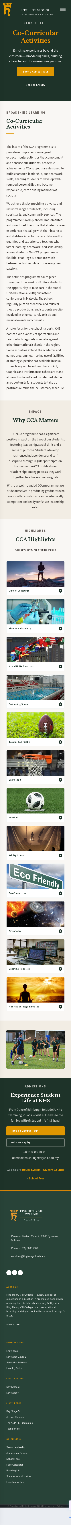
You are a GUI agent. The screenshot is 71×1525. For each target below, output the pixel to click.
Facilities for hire (15, 1482)
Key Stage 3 (12, 1387)
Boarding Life (13, 1470)
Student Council (53, 1169)
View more (13, 1324)
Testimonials (13, 1428)
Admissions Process (17, 1453)
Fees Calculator (14, 1464)
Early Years (12, 1351)
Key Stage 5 (12, 1411)
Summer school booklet (18, 1476)
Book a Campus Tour (35, 72)
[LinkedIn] (20, 1272)
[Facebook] (8, 1272)
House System (31, 1169)
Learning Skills (14, 1368)
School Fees (36, 1178)
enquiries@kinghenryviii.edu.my (28, 1256)
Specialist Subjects (16, 1362)
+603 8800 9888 (34, 1152)
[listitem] (35, 578)
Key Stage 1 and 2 (16, 1356)
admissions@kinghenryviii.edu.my (35, 1158)
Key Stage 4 (12, 1392)
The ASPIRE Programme (19, 1423)
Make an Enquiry (35, 85)
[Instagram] (14, 1272)
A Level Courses (15, 1417)
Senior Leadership (15, 1447)
